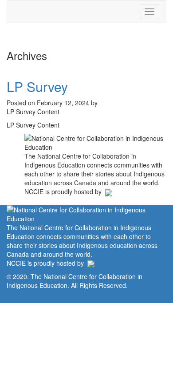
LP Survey (37, 86)
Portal (38, 294)
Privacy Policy (71, 294)
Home (15, 294)
